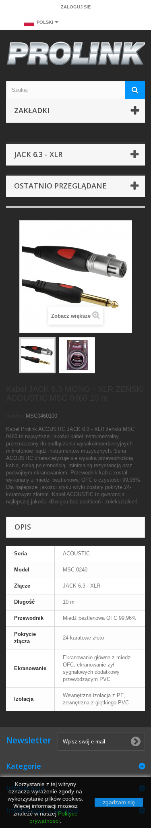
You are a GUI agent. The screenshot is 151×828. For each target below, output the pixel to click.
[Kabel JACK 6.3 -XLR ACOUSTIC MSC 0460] (37, 355)
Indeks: (15, 416)
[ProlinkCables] (75, 54)
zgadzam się (119, 802)
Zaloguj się (76, 6)
